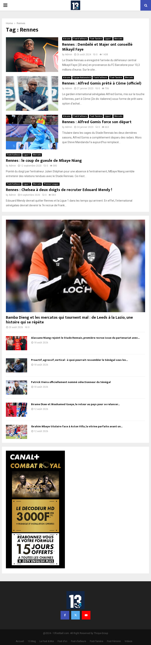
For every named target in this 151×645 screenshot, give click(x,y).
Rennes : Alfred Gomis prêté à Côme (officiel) (101, 83)
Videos (128, 641)
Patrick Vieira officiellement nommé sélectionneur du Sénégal (71, 382)
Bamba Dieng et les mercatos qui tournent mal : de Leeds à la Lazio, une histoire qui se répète (69, 320)
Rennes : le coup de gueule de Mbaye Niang (44, 160)
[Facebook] (65, 615)
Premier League (51, 184)
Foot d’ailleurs (80, 39)
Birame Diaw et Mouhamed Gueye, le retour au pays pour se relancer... (75, 404)
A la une (66, 39)
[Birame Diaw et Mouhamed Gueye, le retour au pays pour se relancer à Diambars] (16, 410)
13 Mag (32, 641)
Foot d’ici (62, 641)
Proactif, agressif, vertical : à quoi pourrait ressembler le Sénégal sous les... (79, 360)
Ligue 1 (108, 39)
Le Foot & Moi (47, 641)
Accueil (20, 641)
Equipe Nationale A (82, 77)
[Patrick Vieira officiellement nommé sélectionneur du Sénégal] (16, 387)
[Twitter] (75, 615)
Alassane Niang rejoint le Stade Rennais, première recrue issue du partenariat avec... (85, 338)
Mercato (118, 39)
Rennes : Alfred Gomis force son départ (97, 122)
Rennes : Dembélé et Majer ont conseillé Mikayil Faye (97, 47)
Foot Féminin (114, 641)
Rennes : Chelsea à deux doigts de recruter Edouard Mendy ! (59, 189)
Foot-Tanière (96, 39)
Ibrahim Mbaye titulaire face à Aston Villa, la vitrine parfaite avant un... (76, 426)
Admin (68, 54)
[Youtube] (86, 615)
